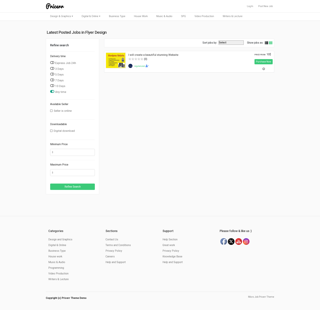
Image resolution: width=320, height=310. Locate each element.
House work (55, 256)
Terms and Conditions (118, 245)
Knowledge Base (172, 256)
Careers (110, 256)
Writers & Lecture (232, 16)
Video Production (204, 16)
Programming (56, 267)
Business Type (117, 16)
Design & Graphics (60, 16)
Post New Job (265, 6)
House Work (141, 16)
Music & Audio (164, 16)
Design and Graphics (60, 239)
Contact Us (112, 239)
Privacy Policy (114, 250)
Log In (250, 6)
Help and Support (116, 262)
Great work (168, 245)
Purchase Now (263, 61)
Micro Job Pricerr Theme (261, 296)
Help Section (170, 239)
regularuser (140, 66)
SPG (183, 16)
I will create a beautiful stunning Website (153, 54)
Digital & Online (90, 16)
